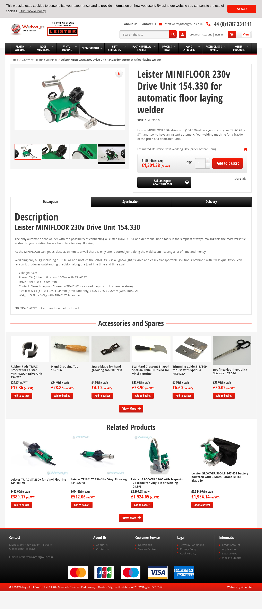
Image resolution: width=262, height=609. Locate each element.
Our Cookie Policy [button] (32, 11)
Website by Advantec (240, 587)
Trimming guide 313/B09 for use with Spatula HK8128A (190, 370)
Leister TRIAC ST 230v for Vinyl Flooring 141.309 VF (38, 481)
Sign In (219, 34)
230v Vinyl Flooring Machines (39, 60)
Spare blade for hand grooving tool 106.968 (106, 368)
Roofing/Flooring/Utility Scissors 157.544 (230, 371)
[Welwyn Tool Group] (27, 29)
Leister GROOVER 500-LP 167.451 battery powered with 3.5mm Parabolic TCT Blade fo (219, 476)
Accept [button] (242, 8)
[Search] (173, 34)
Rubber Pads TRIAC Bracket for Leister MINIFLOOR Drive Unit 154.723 (26, 371)
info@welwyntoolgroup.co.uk (36, 557)
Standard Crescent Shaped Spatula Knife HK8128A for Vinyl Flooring (150, 370)
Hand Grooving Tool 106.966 (65, 368)
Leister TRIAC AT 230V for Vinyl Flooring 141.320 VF (99, 481)
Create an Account (201, 34)
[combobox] (148, 34)
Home (14, 60)
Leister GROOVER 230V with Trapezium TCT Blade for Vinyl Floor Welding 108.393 (158, 482)
